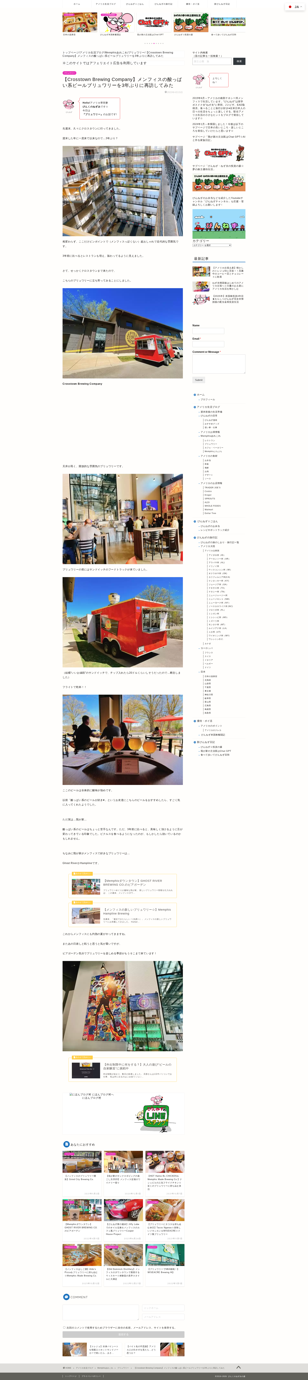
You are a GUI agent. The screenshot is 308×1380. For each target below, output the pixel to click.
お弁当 (208, 460)
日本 (203, 672)
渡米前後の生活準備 (211, 412)
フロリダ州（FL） (217, 610)
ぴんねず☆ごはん (135, 4)
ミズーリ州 (214, 621)
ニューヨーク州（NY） (220, 603)
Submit (198, 380)
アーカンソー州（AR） (220, 559)
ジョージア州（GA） (218, 584)
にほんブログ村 (91, 1097)
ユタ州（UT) (215, 632)
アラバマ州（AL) (217, 562)
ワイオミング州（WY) (219, 636)
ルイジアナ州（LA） (218, 628)
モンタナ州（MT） (217, 624)
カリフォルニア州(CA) (219, 577)
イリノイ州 (214, 566)
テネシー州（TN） (217, 592)
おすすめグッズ (212, 424)
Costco (208, 491)
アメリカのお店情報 (211, 483)
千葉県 (208, 687)
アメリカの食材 (209, 456)
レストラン (210, 440)
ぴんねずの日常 (209, 416)
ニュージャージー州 (218, 595)
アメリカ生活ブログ (106, 4)
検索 (239, 61)
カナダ (208, 644)
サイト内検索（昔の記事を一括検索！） (208, 54)
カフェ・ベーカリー (214, 448)
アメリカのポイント (211, 726)
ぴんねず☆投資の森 (211, 747)
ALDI (207, 502)
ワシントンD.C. (216, 639)
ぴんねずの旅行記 (164, 4)
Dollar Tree (210, 513)
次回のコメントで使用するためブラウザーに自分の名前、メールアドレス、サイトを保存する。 (122, 1327)
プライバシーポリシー (91, 1376)
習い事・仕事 (211, 427)
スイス (208, 656)
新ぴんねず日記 (222, 4)
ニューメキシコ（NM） (220, 599)
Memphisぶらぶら (213, 451)
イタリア (209, 660)
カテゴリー (201, 241)
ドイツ (208, 667)
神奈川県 (209, 695)
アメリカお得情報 (210, 432)
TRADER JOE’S (213, 488)
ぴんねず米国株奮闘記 (213, 735)
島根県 (208, 709)
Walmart (209, 509)
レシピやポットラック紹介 (215, 530)
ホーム (77, 4)
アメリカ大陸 (208, 546)
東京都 (208, 691)
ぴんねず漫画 (211, 420)
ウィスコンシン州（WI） (220, 570)
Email (197, 338)
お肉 (207, 471)
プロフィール (208, 399)
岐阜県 (208, 698)
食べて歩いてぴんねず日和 (215, 755)
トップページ (71, 1376)
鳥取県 (208, 713)
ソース (208, 479)
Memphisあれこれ (211, 436)
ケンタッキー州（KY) (219, 581)
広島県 (208, 705)
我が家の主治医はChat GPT (216, 751)
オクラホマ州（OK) (218, 573)
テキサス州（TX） (217, 588)
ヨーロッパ (207, 648)
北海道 (208, 680)
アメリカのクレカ (213, 730)
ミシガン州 (214, 614)
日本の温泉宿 (211, 676)
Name (196, 325)
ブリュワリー (69, 73)
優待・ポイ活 (193, 4)
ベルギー (209, 664)
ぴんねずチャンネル (216, 201)
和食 (207, 464)
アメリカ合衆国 (212, 551)
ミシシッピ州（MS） (219, 617)
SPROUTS (210, 499)
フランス (209, 653)
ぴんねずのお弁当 (210, 526)
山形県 (208, 683)
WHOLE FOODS (213, 506)
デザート (209, 475)
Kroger (208, 495)
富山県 (208, 702)
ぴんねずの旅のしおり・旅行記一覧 (220, 542)
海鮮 (207, 468)
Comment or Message (207, 352)
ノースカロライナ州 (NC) (221, 606)
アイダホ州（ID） (217, 555)
